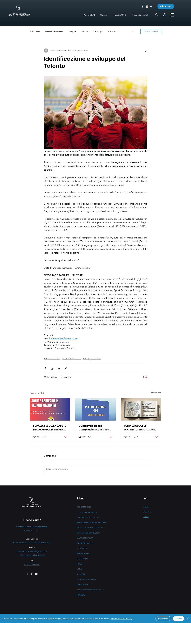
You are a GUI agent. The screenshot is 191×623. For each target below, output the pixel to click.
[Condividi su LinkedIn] (58, 368)
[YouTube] (36, 574)
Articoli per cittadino (92, 358)
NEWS (79, 564)
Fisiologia (97, 31)
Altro (110, 31)
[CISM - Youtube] (151, 6)
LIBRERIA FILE (82, 584)
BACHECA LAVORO (85, 543)
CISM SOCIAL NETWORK (87, 512)
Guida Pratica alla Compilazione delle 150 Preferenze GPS (94, 427)
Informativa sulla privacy (121, 618)
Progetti (72, 31)
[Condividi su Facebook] (45, 368)
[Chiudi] (187, 618)
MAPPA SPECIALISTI (85, 538)
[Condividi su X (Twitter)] (52, 368)
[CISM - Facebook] (142, 6)
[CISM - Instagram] (146, 6)
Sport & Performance (71, 358)
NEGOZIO (81, 595)
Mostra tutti (156, 392)
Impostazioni (163, 618)
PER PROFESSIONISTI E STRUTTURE (91, 522)
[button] (172, 14)
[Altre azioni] (145, 50)
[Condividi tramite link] (65, 368)
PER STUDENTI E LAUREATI (88, 517)
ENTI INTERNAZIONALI (86, 579)
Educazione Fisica (52, 358)
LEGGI (79, 569)
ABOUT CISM (82, 548)
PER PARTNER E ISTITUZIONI (88, 533)
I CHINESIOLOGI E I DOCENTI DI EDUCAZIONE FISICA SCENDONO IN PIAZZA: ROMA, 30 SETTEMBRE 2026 (139, 427)
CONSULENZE (83, 559)
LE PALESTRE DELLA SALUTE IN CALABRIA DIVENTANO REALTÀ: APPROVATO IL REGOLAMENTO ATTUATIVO (49, 427)
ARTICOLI (81, 574)
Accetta (178, 618)
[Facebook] (27, 574)
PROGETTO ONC (84, 507)
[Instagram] (31, 574)
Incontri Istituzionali (54, 31)
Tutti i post (35, 31)
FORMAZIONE (83, 553)
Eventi (85, 31)
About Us (147, 511)
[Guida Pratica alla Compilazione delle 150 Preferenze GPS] (95, 409)
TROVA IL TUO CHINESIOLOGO (90, 528)
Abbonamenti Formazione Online (90, 590)
